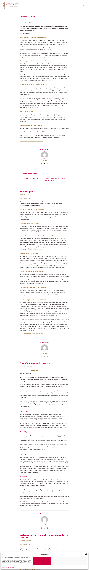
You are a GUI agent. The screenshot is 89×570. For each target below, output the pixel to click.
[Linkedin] (47, 163)
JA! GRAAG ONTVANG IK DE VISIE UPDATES (31, 141)
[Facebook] (41, 163)
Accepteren (42, 561)
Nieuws (24, 181)
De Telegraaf (34, 370)
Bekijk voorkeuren (78, 561)
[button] (86, 554)
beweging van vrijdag (27, 390)
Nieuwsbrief (28, 181)
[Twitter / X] (44, 163)
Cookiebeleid (4, 567)
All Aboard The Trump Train (31, 178)
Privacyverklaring (11, 567)
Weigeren (60, 561)
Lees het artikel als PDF (26, 22)
